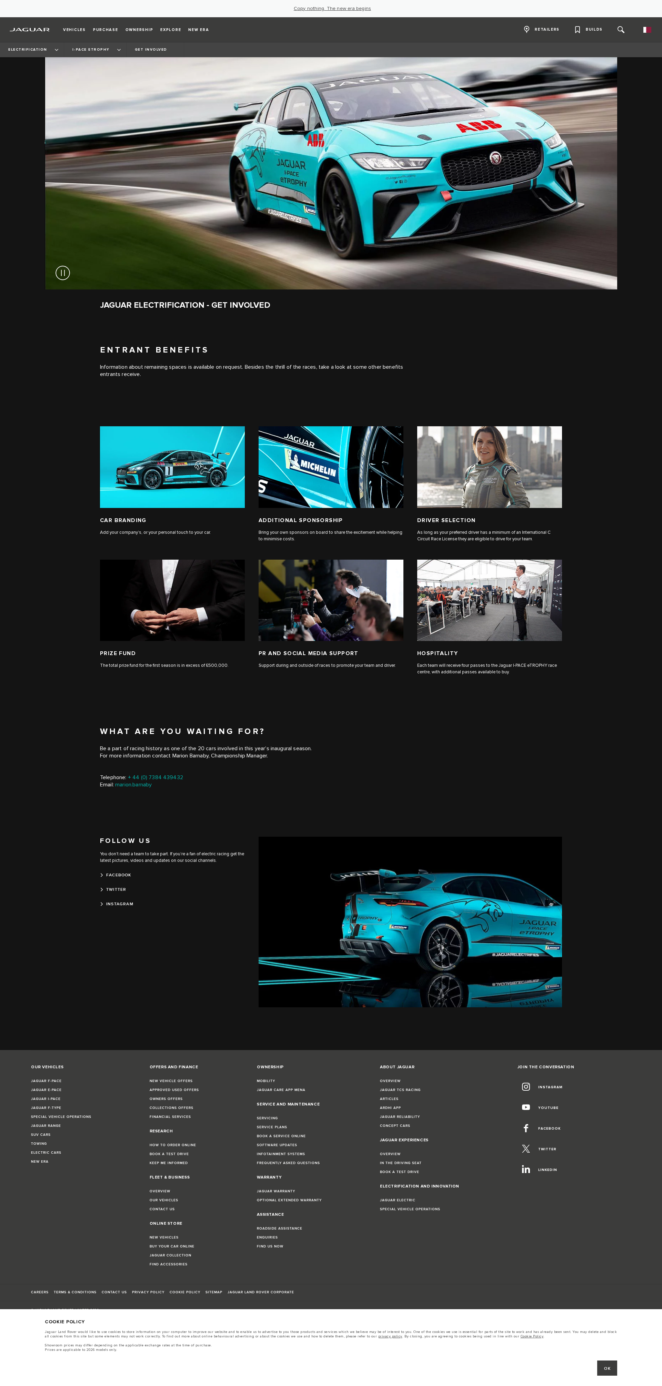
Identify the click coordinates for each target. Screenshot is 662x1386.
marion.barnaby (133, 785)
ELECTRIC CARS (46, 1153)
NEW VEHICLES (164, 1237)
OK (607, 1368)
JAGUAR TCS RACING (400, 1090)
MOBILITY (266, 1081)
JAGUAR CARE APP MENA (281, 1090)
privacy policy (390, 1336)
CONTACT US (162, 1209)
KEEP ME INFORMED (169, 1163)
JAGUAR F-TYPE (46, 1108)
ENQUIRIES (267, 1237)
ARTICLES (389, 1099)
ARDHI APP (390, 1108)
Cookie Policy (532, 1336)
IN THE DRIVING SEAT (401, 1163)
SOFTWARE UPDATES (277, 1145)
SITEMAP (213, 1292)
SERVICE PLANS (272, 1127)
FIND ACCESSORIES (169, 1264)
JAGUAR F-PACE (46, 1081)
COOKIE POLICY (185, 1292)
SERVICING (267, 1118)
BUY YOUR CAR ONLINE (172, 1246)
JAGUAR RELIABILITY (400, 1117)
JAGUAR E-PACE (46, 1090)
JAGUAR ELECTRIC (397, 1200)
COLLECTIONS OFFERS (171, 1108)
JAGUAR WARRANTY (276, 1191)
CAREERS (40, 1292)
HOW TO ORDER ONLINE (173, 1145)
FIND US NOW (270, 1246)
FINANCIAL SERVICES (170, 1117)
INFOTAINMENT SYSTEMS (281, 1154)
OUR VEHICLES (164, 1200)
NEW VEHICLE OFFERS (171, 1081)
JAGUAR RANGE (46, 1126)
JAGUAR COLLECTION (170, 1255)
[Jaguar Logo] (30, 29)
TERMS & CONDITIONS (75, 1292)
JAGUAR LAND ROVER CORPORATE (261, 1292)
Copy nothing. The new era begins (332, 8)
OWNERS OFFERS (166, 1099)
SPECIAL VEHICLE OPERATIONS (61, 1117)
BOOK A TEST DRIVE (169, 1154)
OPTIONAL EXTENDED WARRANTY (289, 1200)
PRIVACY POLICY (148, 1292)
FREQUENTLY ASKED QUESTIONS (288, 1163)
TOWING (39, 1144)
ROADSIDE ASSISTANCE (279, 1228)
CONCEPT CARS (395, 1126)
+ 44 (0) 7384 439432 (155, 777)
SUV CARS (41, 1135)
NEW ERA (40, 1162)
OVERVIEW (160, 1191)
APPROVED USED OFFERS (174, 1090)
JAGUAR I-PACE (46, 1099)
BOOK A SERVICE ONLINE (281, 1136)
